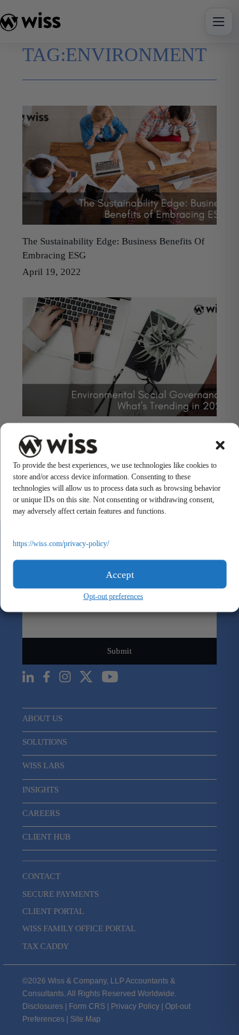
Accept (120, 574)
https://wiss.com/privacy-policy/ (61, 543)
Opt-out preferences (113, 596)
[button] (220, 445)
